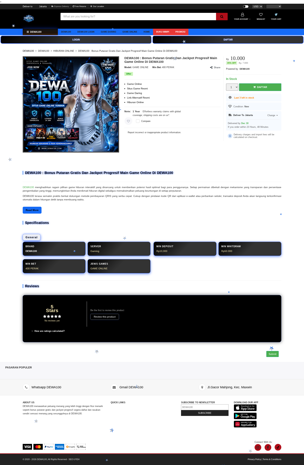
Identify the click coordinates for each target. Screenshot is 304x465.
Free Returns (80, 6)
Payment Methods (120, 432)
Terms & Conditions (154, 421)
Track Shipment (119, 413)
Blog (146, 406)
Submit (272, 354)
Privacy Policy (151, 417)
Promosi (180, 32)
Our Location (98, 6)
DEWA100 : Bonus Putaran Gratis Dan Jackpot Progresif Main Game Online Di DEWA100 (127, 50)
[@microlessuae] (258, 447)
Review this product (105, 316)
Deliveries (116, 417)
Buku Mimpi (162, 32)
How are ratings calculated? (49, 331)
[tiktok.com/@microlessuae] (278, 447)
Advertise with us (152, 424)
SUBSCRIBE (204, 413)
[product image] (71, 104)
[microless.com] (39, 19)
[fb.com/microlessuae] (268, 447)
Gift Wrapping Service (155, 413)
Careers (115, 428)
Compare (145, 121)
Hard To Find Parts (153, 410)
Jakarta (35, 6)
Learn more (176, 115)
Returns (115, 421)
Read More (32, 210)
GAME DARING (108, 32)
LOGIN (76, 39)
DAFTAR (228, 39)
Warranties (116, 424)
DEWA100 (66, 32)
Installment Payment (121, 435)
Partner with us (151, 428)
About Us (115, 410)
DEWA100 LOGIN (85, 32)
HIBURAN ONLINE (63, 50)
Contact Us (116, 406)
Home (147, 32)
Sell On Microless (153, 432)
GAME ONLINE (129, 32)
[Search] (222, 16)
